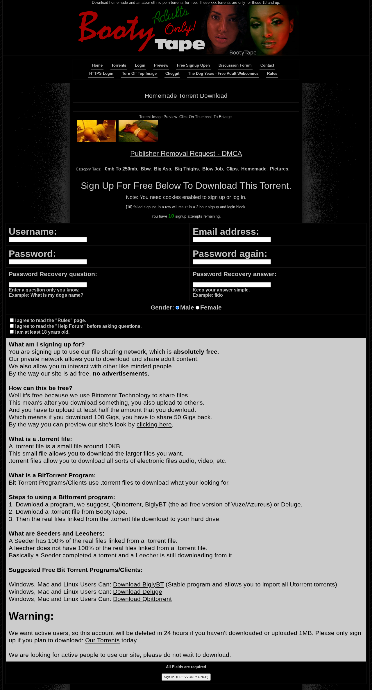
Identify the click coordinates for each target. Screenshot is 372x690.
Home (97, 65)
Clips (232, 168)
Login (140, 65)
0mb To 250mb (121, 168)
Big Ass (162, 168)
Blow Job (212, 168)
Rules (272, 73)
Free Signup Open (193, 65)
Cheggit (172, 73)
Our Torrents (102, 640)
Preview (161, 65)
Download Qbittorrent (142, 598)
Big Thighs (187, 168)
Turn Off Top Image (139, 73)
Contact (267, 65)
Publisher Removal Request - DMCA (186, 153)
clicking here (154, 424)
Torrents (118, 65)
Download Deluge (137, 591)
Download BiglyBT (138, 584)
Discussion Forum (235, 65)
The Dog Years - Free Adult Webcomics (223, 73)
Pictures (279, 168)
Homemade (254, 168)
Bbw (146, 168)
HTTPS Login (101, 73)
